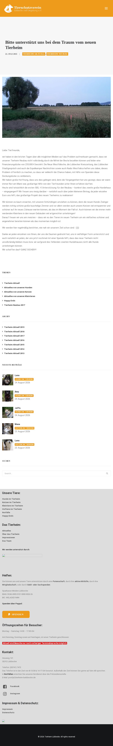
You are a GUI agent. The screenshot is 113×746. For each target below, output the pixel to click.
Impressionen (8, 537)
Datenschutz (8, 712)
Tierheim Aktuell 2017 (14, 336)
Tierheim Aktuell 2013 (14, 353)
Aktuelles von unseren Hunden (18, 287)
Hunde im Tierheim (24, 379)
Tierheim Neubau (57, 54)
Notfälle (6, 512)
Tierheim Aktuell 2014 (14, 349)
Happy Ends (9, 301)
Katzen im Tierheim (24, 428)
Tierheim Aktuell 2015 (14, 345)
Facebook (14, 686)
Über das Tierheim (10, 534)
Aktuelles (6, 531)
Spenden (18, 614)
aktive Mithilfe (81, 581)
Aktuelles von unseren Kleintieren (19, 296)
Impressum (7, 709)
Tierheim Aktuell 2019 (14, 327)
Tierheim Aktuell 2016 (14, 340)
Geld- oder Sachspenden (38, 585)
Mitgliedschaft (9, 585)
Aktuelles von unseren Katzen (18, 292)
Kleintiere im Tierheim (12, 506)
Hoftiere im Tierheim (12, 509)
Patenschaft (59, 581)
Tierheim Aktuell (34, 54)
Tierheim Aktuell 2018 (14, 331)
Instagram (15, 693)
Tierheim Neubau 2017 (14, 305)
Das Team (6, 541)
